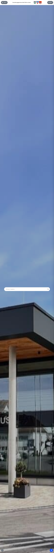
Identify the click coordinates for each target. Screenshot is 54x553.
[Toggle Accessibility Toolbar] (51, 550)
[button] (2, 550)
